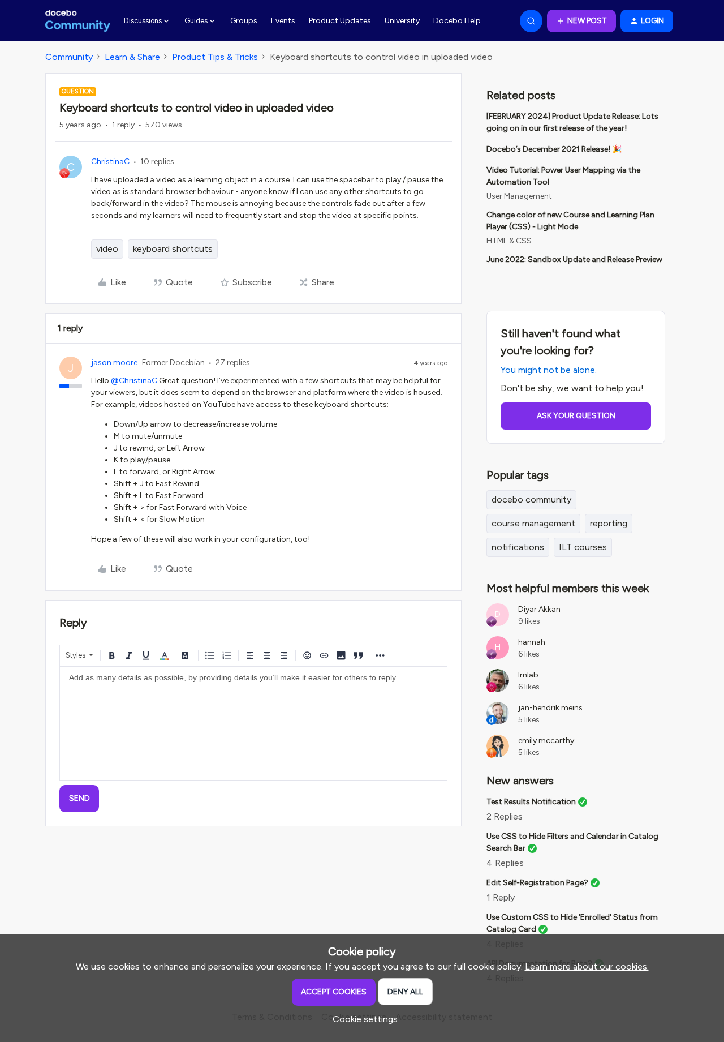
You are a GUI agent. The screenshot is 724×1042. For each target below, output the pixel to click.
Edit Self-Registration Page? (537, 882)
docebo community (531, 499)
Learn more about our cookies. (587, 966)
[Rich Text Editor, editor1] (253, 723)
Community (69, 57)
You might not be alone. (549, 370)
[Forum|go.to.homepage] (77, 21)
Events (283, 20)
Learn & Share (132, 57)
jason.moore (114, 362)
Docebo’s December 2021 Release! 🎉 (554, 149)
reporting (608, 523)
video (107, 248)
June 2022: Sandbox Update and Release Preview (574, 259)
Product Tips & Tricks (215, 57)
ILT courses (583, 547)
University (402, 20)
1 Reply (500, 897)
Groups (243, 20)
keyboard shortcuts (173, 248)
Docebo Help (457, 20)
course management (533, 523)
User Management (519, 196)
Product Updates (340, 20)
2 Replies (504, 816)
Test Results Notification (531, 802)
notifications (518, 547)
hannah (531, 642)
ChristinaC (110, 161)
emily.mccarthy (546, 740)
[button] (581, 21)
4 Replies (505, 862)
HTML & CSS (509, 241)
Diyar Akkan (539, 609)
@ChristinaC (134, 380)
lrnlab (528, 675)
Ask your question (576, 416)
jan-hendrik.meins (550, 708)
